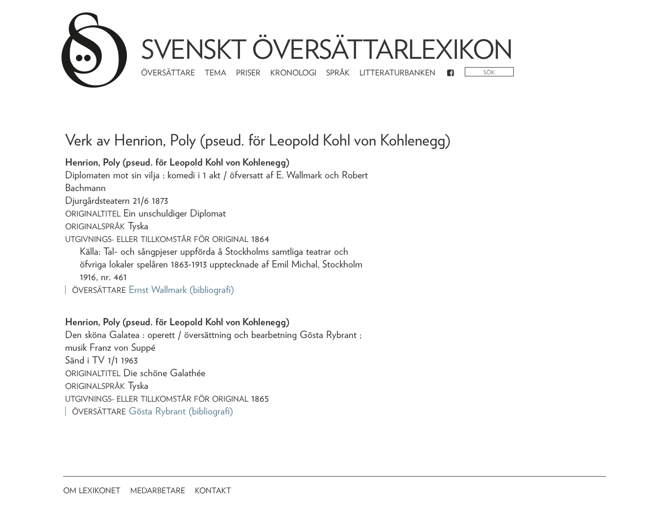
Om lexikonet (91, 490)
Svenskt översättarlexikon (326, 49)
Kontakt (213, 490)
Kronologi (293, 72)
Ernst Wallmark (158, 289)
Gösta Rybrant (157, 411)
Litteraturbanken (397, 72)
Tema (215, 72)
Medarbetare (157, 490)
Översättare (168, 72)
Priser (248, 72)
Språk (338, 72)
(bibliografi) (212, 289)
